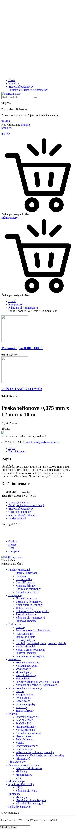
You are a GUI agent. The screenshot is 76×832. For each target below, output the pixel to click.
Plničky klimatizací (19, 569)
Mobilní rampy (24, 774)
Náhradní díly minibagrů (29, 803)
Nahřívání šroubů (25, 646)
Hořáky (20, 742)
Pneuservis (14, 659)
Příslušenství (23, 758)
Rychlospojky (23, 697)
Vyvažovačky (23, 668)
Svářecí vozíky (24, 748)
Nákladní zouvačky (26, 665)
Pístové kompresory (27, 598)
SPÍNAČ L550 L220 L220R (21, 389)
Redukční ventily (25, 739)
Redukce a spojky (26, 704)
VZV (19, 777)
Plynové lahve (23, 736)
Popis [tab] (11, 448)
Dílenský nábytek (25, 640)
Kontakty (13, 83)
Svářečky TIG (23, 723)
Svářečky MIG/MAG (28, 716)
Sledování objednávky (20, 86)
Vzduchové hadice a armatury (25, 688)
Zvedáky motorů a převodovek (33, 630)
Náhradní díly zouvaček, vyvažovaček (37, 684)
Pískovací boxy (17, 761)
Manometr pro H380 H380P (22, 348)
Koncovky (21, 707)
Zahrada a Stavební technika (24, 765)
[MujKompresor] (11, 93)
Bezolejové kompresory (29, 601)
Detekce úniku (24, 579)
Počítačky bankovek (19, 806)
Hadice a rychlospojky (28, 588)
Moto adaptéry (24, 672)
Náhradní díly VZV (27, 790)
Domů (12, 301)
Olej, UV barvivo (25, 582)
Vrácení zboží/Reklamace (22, 514)
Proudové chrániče (26, 620)
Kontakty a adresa (18, 502)
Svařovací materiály (27, 745)
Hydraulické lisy (25, 633)
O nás (11, 80)
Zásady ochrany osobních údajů (26, 505)
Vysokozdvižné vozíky (21, 784)
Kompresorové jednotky (29, 604)
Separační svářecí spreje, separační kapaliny (40, 755)
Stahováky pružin (25, 636)
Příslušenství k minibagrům (31, 800)
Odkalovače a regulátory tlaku (32, 611)
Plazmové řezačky (26, 726)
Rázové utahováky (26, 614)
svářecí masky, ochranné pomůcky (35, 752)
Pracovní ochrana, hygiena (30, 656)
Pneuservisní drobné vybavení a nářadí (37, 681)
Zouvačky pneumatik (27, 662)
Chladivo (21, 576)
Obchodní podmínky (20, 511)
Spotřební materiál (26, 652)
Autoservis (14, 624)
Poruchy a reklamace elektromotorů (28, 89)
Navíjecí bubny (24, 694)
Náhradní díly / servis (27, 592)
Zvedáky (20, 627)
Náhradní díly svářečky (29, 732)
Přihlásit (5, 121)
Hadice (20, 691)
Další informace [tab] (17, 451)
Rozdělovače (23, 700)
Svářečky (13, 713)
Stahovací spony (25, 710)
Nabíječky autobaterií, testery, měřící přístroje (41, 643)
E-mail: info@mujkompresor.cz (42, 442)
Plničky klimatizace (26, 572)
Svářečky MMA (25, 720)
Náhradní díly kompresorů (23, 307)
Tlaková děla (23, 678)
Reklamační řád (17, 518)
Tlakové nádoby (25, 608)
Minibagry (21, 771)
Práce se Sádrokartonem (29, 768)
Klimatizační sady (26, 585)
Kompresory (15, 304)
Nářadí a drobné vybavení (30, 649)
